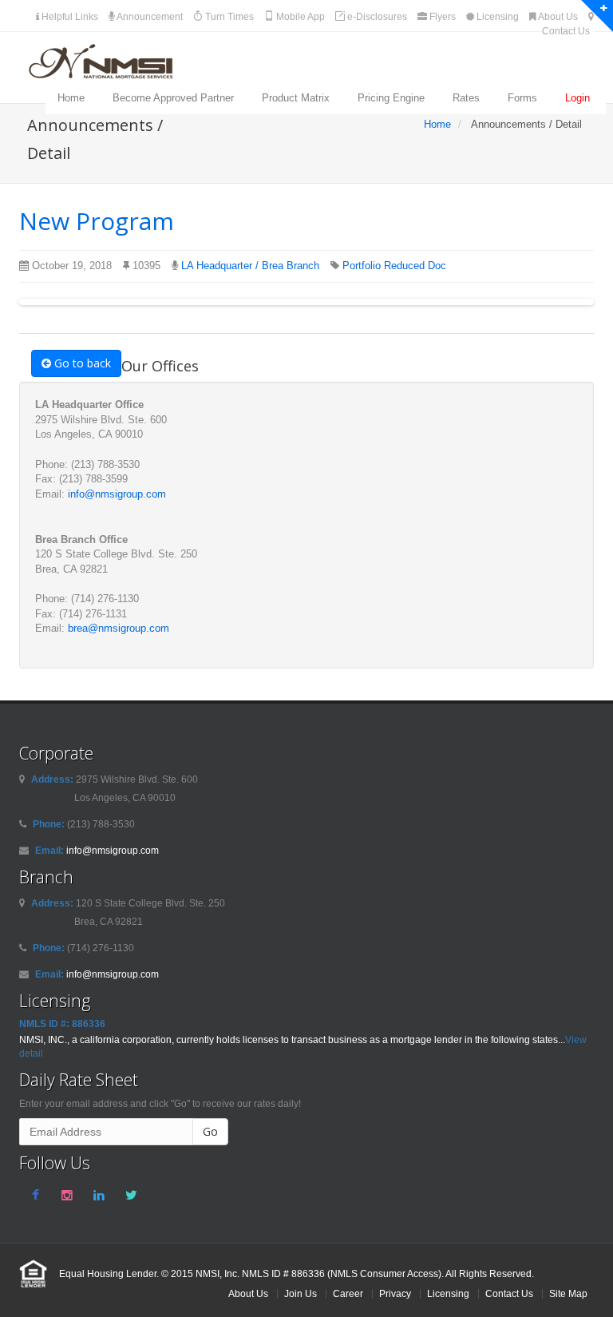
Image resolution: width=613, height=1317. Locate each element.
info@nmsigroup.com (117, 494)
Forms (522, 98)
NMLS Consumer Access (384, 1273)
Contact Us (509, 1293)
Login (577, 98)
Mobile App (299, 16)
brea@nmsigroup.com (118, 628)
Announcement (149, 16)
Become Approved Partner (173, 98)
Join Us (300, 1293)
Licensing (496, 16)
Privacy (395, 1293)
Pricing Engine (391, 98)
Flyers (441, 16)
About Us (557, 16)
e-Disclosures (376, 16)
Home (71, 98)
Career (348, 1293)
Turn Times (228, 16)
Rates (466, 98)
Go (210, 1131)
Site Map (568, 1293)
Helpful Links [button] (68, 16)
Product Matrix (296, 98)
